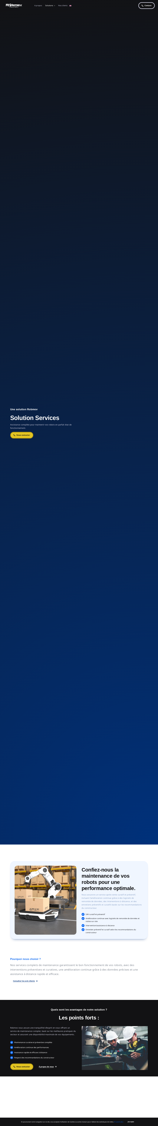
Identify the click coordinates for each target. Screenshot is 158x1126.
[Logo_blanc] (14, 4)
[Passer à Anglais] (70, 5)
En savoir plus (118, 1122)
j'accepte (131, 1122)
